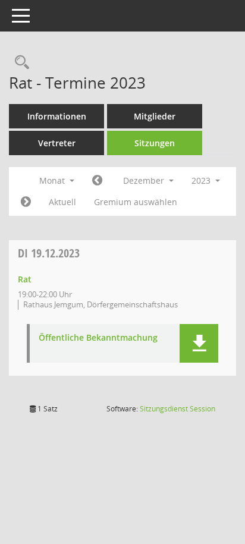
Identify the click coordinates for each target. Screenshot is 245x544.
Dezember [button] (145, 180)
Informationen (56, 116)
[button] (199, 343)
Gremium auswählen (135, 201)
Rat (25, 279)
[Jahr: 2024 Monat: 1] (26, 202)
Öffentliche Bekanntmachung (98, 338)
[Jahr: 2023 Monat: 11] (97, 180)
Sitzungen (154, 143)
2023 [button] (202, 180)
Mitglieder (154, 116)
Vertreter (57, 143)
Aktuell (62, 201)
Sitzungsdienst (177, 409)
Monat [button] (53, 180)
